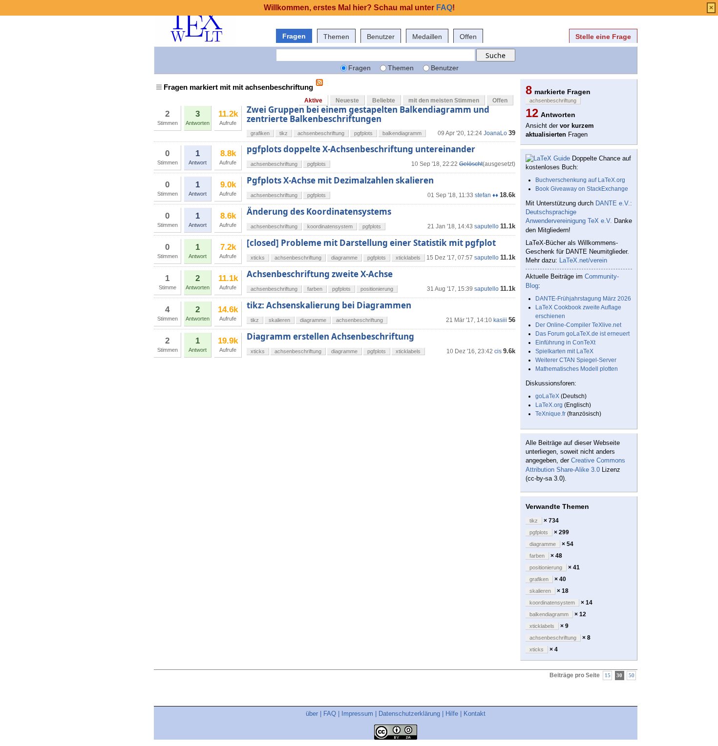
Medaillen (427, 36)
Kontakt (475, 713)
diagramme (344, 258)
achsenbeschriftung (320, 133)
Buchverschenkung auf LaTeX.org (580, 180)
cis (498, 351)
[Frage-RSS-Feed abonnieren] (319, 82)
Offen (468, 36)
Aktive (313, 100)
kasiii (500, 320)
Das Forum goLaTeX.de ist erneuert (582, 333)
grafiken (260, 133)
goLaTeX (547, 396)
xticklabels (408, 258)
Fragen (294, 36)
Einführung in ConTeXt (565, 342)
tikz (283, 133)
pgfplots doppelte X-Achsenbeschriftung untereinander (361, 149)
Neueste (347, 100)
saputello (486, 226)
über (312, 713)
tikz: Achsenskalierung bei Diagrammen (329, 305)
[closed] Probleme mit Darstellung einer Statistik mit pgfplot (371, 242)
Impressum (357, 713)
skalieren (279, 320)
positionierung (376, 289)
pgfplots (363, 133)
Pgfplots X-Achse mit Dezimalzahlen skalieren (340, 180)
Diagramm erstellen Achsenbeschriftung (330, 336)
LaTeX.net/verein (583, 260)
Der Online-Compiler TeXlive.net (578, 325)
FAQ (329, 713)
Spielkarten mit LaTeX (564, 351)
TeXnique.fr (550, 413)
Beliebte (383, 100)
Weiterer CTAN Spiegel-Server (575, 360)
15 (608, 675)
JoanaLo (495, 133)
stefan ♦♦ (486, 195)
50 (631, 675)
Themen (336, 36)
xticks (258, 258)
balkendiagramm (402, 133)
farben (314, 289)
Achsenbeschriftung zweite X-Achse (320, 274)
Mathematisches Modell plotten (576, 368)
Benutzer (381, 36)
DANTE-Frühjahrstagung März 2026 (583, 298)
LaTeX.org (549, 405)
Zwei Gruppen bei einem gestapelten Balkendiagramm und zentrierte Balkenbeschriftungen (368, 114)
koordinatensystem (330, 226)
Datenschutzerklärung (409, 713)
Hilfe (451, 713)
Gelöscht (471, 164)
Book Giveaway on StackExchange (581, 188)
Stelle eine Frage (603, 36)
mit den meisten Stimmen (443, 100)
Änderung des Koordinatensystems (319, 211)
